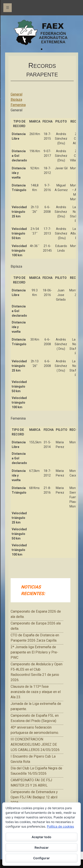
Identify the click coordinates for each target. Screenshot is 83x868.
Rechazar (42, 847)
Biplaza (16, 99)
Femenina (18, 105)
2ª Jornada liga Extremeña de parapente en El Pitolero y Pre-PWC (34, 652)
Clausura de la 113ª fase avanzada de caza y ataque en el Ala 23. (36, 691)
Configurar (41, 858)
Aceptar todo (41, 837)
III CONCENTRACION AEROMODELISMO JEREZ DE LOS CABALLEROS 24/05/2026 (35, 744)
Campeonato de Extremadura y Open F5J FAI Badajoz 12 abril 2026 (34, 797)
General (16, 94)
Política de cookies (60, 826)
